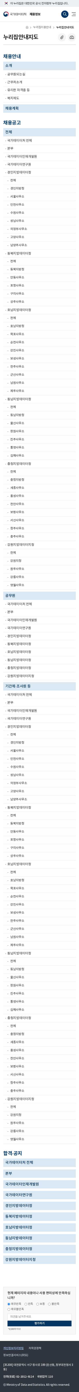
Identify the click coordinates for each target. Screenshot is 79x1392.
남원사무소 (17, 383)
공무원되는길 (16, 74)
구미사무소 (17, 294)
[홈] (27, 27)
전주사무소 (17, 366)
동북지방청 (17, 269)
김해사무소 (17, 455)
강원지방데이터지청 (20, 545)
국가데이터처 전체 (19, 140)
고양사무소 (17, 237)
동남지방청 (17, 415)
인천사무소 (17, 205)
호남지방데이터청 (19, 310)
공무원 (10, 596)
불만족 (55, 1304)
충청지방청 (17, 480)
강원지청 (15, 561)
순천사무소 (17, 342)
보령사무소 (17, 512)
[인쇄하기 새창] (72, 37)
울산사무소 (17, 423)
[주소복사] (62, 37)
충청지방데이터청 (19, 464)
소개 (8, 66)
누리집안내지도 (65, 27)
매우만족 (16, 1304)
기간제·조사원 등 (18, 686)
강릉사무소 (17, 577)
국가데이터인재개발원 (22, 156)
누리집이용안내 (42, 27)
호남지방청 (17, 326)
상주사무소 (17, 302)
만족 (30, 1304)
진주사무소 (17, 439)
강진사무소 (17, 350)
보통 (42, 1304)
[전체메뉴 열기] (72, 14)
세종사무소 (17, 488)
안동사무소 (17, 277)
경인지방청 (17, 188)
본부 (10, 148)
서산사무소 (17, 520)
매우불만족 (17, 1309)
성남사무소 (17, 221)
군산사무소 (17, 375)
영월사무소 (17, 585)
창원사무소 (17, 431)
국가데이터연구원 (19, 164)
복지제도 (13, 98)
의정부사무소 (18, 229)
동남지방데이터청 (19, 399)
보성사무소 (17, 358)
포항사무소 (17, 285)
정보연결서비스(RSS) (15, 1355)
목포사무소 (17, 334)
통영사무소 (17, 447)
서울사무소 (17, 196)
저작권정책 (35, 1348)
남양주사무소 (18, 245)
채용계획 (12, 108)
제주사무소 (17, 391)
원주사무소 (17, 569)
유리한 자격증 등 (18, 90)
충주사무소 (17, 536)
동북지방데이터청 (19, 253)
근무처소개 (14, 82)
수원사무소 (17, 213)
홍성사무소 (17, 496)
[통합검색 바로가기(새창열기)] (64, 14)
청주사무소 (17, 528)
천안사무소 (17, 504)
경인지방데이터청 (19, 172)
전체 (8, 132)
